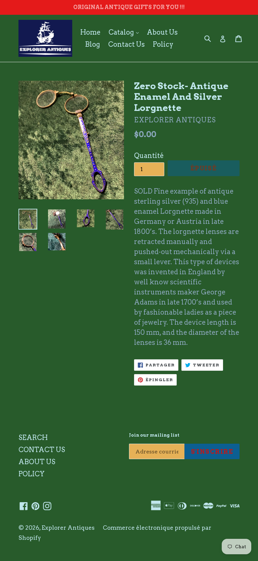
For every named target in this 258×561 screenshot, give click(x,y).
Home (90, 32)
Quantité (149, 156)
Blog (92, 44)
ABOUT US (36, 462)
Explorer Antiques (68, 527)
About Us (162, 32)
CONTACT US (41, 450)
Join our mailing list (154, 435)
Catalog (125, 32)
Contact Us (126, 44)
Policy (163, 44)
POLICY (31, 474)
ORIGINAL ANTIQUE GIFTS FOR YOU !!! (129, 7)
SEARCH (33, 438)
